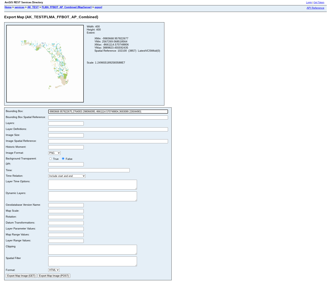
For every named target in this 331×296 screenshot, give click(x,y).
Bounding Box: (14, 111)
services (19, 7)
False (68, 158)
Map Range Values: (17, 234)
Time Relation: (14, 175)
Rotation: (11, 216)
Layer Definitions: (16, 128)
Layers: (10, 123)
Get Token (319, 2)
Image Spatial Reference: (21, 140)
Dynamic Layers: (16, 193)
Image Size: (13, 134)
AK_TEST (33, 7)
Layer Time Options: (18, 181)
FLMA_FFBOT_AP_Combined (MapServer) (67, 7)
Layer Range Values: (18, 240)
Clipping (11, 246)
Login (309, 2)
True (56, 158)
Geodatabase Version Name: (23, 204)
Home (8, 7)
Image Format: (15, 152)
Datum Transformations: (20, 222)
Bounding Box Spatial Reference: (26, 117)
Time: (9, 170)
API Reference (315, 7)
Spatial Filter (13, 258)
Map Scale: (12, 210)
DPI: (8, 163)
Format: (10, 269)
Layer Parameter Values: (21, 228)
